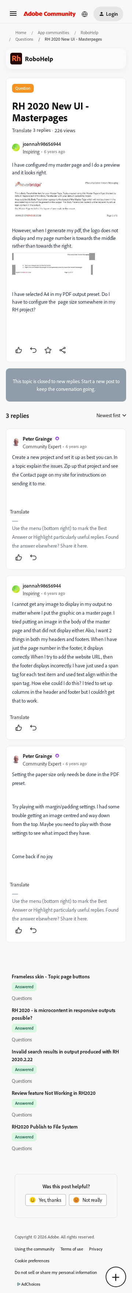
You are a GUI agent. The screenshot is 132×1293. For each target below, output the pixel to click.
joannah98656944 (42, 144)
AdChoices (30, 1284)
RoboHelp (89, 32)
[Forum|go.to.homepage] (49, 14)
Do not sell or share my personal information (56, 1272)
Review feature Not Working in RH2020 (54, 1093)
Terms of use (71, 1249)
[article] (66, 499)
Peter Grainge (37, 439)
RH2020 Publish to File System (45, 1126)
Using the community (35, 1249)
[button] (13, 16)
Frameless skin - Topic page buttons (51, 976)
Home (20, 32)
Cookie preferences (32, 1260)
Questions (24, 39)
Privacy (96, 1249)
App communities (53, 32)
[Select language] (85, 14)
